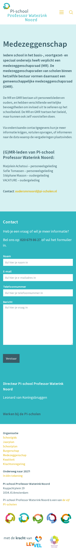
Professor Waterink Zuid (10, 529)
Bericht (8, 302)
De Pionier (52, 526)
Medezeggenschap (14, 455)
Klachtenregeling (14, 464)
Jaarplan (8, 442)
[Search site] (71, 12)
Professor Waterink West (38, 529)
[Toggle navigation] (61, 12)
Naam (7, 256)
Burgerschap (11, 450)
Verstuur (11, 358)
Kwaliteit (9, 459)
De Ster (66, 526)
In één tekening (13, 475)
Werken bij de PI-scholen (22, 414)
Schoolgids (10, 437)
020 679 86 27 (30, 239)
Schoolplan (10, 446)
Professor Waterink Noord (24, 529)
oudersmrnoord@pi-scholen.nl (36, 191)
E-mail (7, 271)
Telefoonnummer (14, 286)
